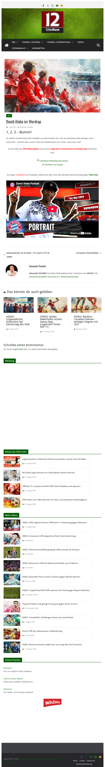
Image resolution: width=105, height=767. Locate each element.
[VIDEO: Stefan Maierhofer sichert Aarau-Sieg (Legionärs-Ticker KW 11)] (52, 299)
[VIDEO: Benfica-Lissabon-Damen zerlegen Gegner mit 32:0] (86, 299)
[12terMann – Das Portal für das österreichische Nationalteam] (7, 45)
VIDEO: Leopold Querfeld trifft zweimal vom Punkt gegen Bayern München (56, 590)
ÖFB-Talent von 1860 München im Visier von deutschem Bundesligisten (54, 499)
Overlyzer (8, 668)
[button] (16, 42)
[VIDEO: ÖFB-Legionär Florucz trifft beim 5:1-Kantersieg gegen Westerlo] (12, 526)
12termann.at (18, 48)
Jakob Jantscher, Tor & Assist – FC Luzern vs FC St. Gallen (28, 255)
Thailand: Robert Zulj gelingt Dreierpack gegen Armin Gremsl (49, 604)
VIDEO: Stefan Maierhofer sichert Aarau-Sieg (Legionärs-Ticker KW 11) (51, 321)
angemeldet (18, 349)
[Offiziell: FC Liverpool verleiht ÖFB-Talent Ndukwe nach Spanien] (12, 489)
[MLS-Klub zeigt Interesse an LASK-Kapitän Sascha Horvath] (12, 476)
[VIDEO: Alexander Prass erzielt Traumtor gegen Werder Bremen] (12, 580)
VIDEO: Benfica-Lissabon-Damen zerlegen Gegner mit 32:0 (86, 320)
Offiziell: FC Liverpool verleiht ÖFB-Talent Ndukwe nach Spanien (51, 486)
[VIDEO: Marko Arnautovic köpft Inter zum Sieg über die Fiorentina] (12, 648)
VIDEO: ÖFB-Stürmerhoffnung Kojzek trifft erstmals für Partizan (51, 549)
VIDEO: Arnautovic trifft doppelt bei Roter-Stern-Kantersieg (49, 536)
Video (9, 116)
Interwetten (38, 48)
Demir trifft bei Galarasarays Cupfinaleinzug (42, 631)
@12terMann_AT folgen (52, 164)
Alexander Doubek (26, 127)
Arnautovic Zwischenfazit (87, 253)
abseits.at (8, 689)
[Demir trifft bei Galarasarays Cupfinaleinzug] (12, 634)
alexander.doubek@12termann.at (43, 276)
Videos (80, 42)
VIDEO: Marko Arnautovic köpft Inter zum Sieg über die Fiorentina (52, 644)
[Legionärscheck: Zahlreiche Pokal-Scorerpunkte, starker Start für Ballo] (12, 462)
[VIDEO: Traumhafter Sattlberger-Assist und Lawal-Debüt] (12, 620)
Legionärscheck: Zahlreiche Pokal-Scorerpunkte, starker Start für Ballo (54, 459)
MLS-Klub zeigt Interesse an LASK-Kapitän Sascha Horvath (48, 472)
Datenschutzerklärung (84, 764)
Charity (82, 761)
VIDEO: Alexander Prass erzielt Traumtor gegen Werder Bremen (51, 576)
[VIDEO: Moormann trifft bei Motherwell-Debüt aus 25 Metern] (12, 566)
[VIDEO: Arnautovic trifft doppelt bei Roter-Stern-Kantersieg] (12, 539)
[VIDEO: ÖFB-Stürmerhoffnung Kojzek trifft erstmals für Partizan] (12, 553)
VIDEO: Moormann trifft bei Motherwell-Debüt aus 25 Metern (50, 563)
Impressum (91, 761)
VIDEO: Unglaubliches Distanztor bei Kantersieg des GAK (18, 320)
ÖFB (13, 42)
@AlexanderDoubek (69, 276)
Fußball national (31, 42)
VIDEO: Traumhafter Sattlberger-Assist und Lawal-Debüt (47, 617)
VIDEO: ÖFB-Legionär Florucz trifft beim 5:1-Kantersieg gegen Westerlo (54, 522)
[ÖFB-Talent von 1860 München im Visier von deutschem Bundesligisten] (12, 503)
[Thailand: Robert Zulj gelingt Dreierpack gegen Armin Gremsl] (12, 607)
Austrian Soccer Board (13, 678)
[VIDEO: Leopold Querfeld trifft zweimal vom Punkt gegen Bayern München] (12, 593)
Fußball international (59, 42)
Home (75, 761)
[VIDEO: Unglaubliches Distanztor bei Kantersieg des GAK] (19, 299)
